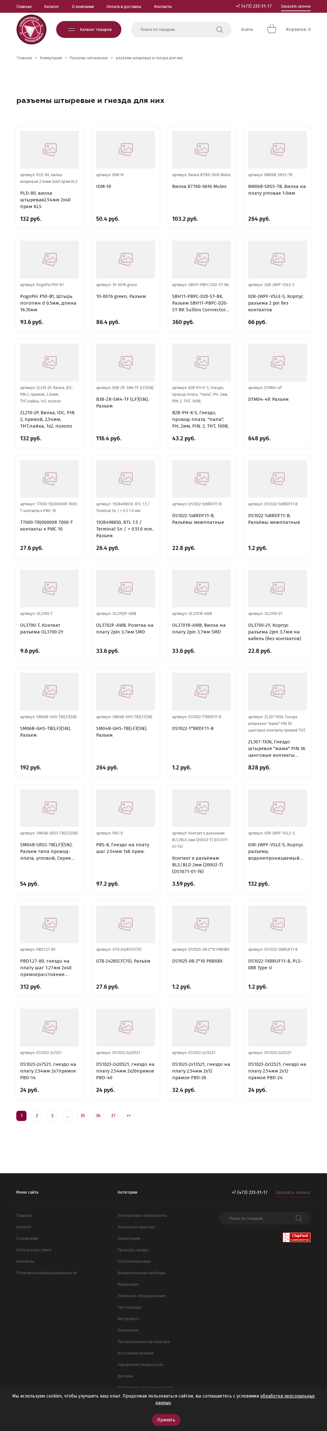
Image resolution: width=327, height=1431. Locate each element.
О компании (83, 6)
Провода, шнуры (133, 1249)
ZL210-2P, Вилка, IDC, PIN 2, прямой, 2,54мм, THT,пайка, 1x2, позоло (47, 419)
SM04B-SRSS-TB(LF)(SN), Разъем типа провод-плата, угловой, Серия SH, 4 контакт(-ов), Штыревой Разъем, (46, 852)
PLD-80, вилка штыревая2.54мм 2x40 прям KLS (45, 199)
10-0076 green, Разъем (121, 296)
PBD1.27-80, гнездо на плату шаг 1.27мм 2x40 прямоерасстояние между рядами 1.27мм (46, 968)
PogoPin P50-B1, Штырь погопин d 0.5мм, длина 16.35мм (48, 303)
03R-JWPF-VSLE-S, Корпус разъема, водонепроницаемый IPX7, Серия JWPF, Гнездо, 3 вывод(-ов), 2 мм (276, 852)
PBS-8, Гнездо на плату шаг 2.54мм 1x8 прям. (122, 848)
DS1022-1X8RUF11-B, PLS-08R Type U (275, 964)
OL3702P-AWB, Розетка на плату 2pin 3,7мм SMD (125, 628)
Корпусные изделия (136, 1227)
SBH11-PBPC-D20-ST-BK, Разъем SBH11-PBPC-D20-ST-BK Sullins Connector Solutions (200, 303)
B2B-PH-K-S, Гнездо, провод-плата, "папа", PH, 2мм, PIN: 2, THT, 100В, (200, 419)
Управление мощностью (140, 1364)
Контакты (163, 6)
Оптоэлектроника (134, 1261)
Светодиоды (129, 1307)
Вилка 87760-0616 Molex (199, 186)
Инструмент (129, 1318)
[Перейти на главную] (31, 29)
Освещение (128, 1330)
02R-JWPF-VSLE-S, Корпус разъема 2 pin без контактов (275, 303)
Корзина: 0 (298, 29)
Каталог (51, 6)
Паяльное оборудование (141, 1295)
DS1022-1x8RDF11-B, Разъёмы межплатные (198, 519)
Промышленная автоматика (144, 1341)
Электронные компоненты (142, 1215)
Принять (166, 1420)
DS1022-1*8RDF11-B (193, 728)
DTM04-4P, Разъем (268, 399)
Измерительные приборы (141, 1272)
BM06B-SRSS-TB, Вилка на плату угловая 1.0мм (277, 190)
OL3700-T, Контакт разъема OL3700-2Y (42, 628)
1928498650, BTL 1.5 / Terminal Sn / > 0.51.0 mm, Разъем (124, 528)
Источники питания (136, 1353)
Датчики (125, 1376)
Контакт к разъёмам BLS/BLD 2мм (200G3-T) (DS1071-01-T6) (197, 864)
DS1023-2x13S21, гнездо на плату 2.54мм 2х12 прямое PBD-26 (201, 1070)
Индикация (128, 1284)
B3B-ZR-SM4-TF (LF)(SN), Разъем (122, 402)
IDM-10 (103, 186)
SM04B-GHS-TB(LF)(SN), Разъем (121, 732)
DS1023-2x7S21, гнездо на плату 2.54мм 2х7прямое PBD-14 (48, 1070)
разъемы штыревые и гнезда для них (149, 58)
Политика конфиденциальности (46, 1272)
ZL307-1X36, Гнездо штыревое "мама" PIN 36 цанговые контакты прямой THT (276, 749)
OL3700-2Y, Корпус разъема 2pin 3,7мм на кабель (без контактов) (274, 631)
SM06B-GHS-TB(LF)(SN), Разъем (45, 732)
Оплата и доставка (123, 6)
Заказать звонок (296, 6)
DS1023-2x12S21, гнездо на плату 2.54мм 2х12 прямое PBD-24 (277, 1070)
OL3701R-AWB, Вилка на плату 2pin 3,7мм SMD (199, 628)
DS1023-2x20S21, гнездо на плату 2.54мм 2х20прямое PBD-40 (125, 1070)
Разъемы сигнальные (89, 58)
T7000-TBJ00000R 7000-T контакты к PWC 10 (46, 525)
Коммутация (51, 58)
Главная (24, 6)
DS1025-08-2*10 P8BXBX (197, 961)
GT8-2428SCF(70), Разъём (123, 961)
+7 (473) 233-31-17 (254, 6)
